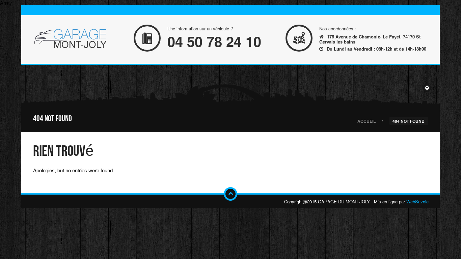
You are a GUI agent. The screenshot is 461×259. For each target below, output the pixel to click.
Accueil (366, 121)
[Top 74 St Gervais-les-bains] (70, 39)
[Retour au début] (230, 194)
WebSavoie (417, 201)
